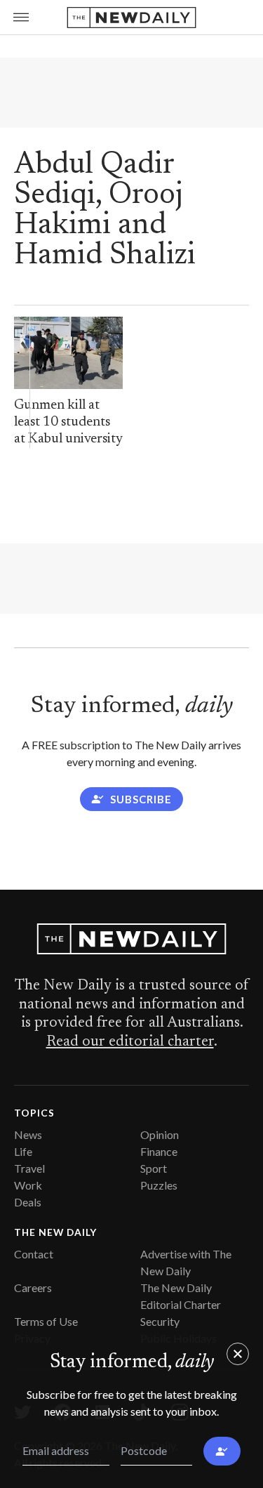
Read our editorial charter (130, 1042)
